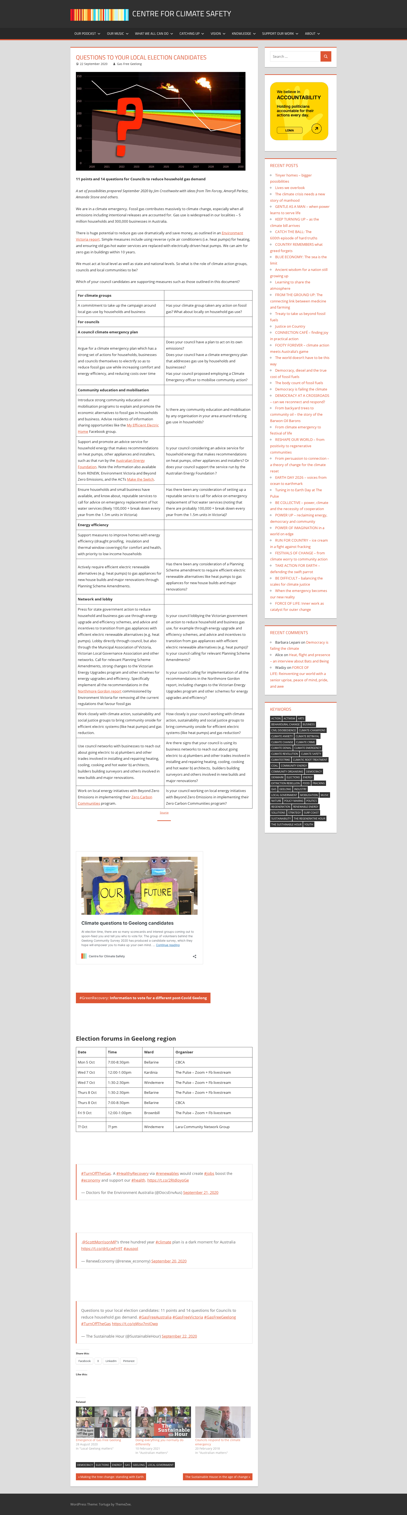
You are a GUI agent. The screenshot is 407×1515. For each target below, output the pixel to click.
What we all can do (152, 33)
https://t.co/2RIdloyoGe (168, 1180)
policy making (293, 801)
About (310, 33)
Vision (216, 33)
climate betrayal (307, 736)
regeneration (280, 807)
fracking (319, 783)
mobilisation (309, 795)
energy (117, 1465)
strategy (294, 812)
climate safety (311, 754)
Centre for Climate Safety (181, 13)
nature (276, 801)
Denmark (277, 777)
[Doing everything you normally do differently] (163, 1422)
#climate (163, 1242)
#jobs (209, 1173)
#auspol (131, 1248)
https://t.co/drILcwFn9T (102, 1248)
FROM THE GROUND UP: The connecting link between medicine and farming (298, 301)
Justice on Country (290, 326)
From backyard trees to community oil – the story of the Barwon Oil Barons (296, 414)
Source (164, 812)
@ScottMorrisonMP (99, 1242)
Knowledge (241, 33)
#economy (90, 1180)
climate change (282, 742)
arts (301, 718)
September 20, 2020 (169, 1261)
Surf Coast (311, 812)
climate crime (305, 742)
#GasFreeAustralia (155, 1317)
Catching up (189, 33)
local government (161, 1465)
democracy (85, 1465)
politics (311, 801)
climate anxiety (282, 736)
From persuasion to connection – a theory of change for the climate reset (299, 464)
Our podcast (85, 33)
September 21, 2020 (200, 1192)
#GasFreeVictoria (188, 1317)
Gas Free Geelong (129, 64)
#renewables (167, 1173)
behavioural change (285, 724)
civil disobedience (283, 730)
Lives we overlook (290, 187)
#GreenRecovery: (143, 997)
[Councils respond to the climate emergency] (223, 1422)
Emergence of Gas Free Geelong (98, 1440)
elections (102, 1465)
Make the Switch (140, 479)
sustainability (281, 818)
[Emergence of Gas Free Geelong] (103, 1422)
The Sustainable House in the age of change (216, 1477)
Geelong (139, 1465)
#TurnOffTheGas (96, 1173)
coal (274, 765)
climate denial (281, 748)
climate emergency (307, 748)
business (309, 724)
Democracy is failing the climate (301, 389)
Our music (115, 33)
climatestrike (280, 760)
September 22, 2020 (179, 1336)
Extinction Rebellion (285, 783)
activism (289, 718)
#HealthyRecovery (132, 1173)
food (306, 783)
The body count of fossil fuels (299, 382)
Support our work (278, 33)
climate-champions (312, 730)
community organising (287, 771)
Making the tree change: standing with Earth (112, 1477)
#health (138, 1180)
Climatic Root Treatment (310, 760)
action (276, 718)
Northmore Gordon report (99, 691)
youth (308, 824)
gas (127, 1465)
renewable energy (305, 807)
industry (300, 789)
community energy (294, 765)
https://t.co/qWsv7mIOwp (135, 1323)
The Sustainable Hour (286, 824)
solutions (278, 812)
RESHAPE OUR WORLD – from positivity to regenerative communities (297, 446)
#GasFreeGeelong (220, 1317)
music (325, 795)
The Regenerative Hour (309, 818)
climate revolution (284, 754)
